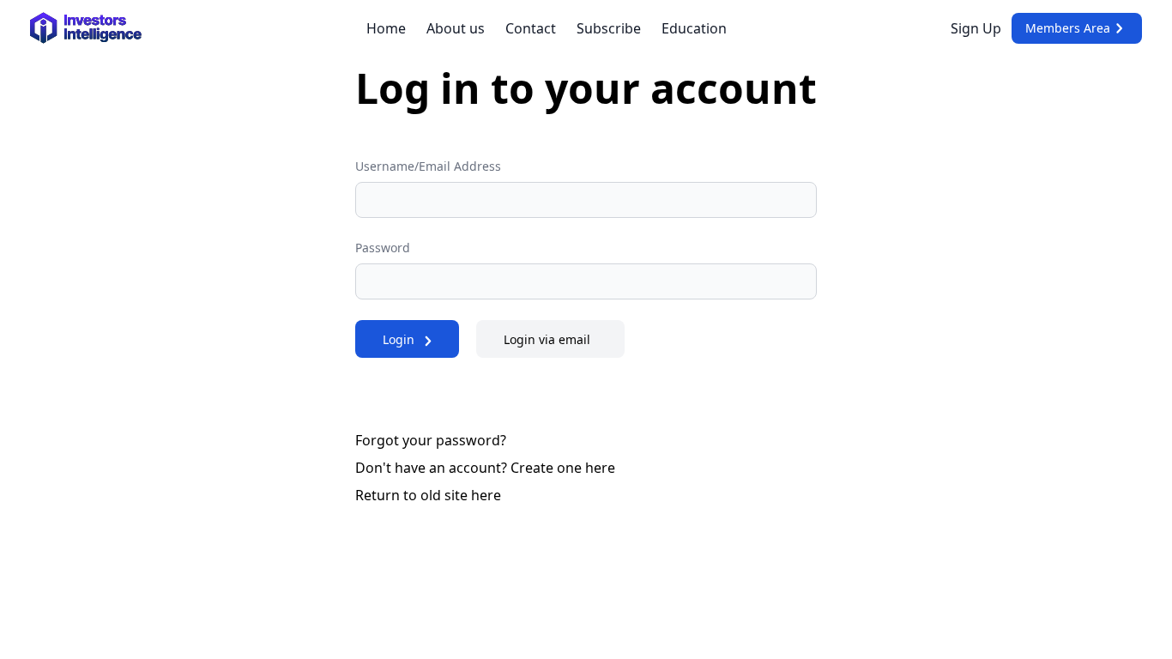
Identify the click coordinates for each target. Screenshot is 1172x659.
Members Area (1067, 28)
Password (382, 247)
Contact (530, 28)
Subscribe (609, 28)
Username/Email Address (428, 166)
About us (455, 28)
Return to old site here (428, 495)
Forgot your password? (430, 440)
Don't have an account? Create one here (485, 467)
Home (386, 28)
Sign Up (976, 28)
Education (694, 28)
